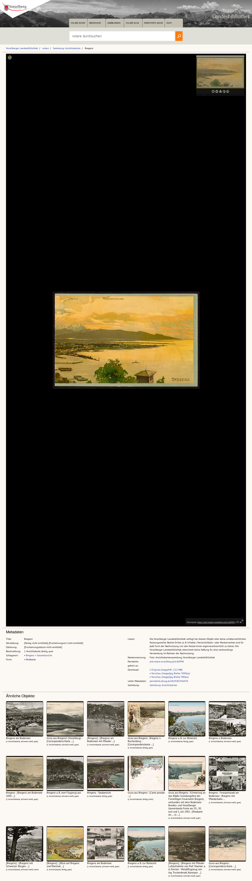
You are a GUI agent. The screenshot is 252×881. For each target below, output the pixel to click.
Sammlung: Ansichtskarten (67, 48)
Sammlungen (113, 23)
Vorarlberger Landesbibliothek (22, 48)
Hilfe (169, 23)
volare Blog (132, 23)
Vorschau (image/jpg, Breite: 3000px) (170, 673)
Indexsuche (95, 23)
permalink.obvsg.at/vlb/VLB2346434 (169, 681)
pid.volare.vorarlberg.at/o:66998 (167, 661)
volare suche (78, 23)
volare (45, 48)
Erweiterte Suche (153, 23)
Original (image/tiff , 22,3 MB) (166, 669)
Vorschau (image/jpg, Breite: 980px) (170, 676)
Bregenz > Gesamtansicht (39, 655)
